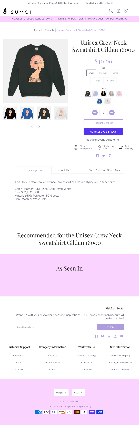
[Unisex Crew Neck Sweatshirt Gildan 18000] (10, 113)
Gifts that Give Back (68, 3)
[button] (111, 11)
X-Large (96, 80)
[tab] (33, 170)
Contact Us (18, 355)
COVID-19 (18, 369)
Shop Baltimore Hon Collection (99, 3)
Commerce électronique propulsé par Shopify (69, 406)
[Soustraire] (95, 112)
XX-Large (109, 80)
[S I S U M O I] (17, 11)
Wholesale (86, 369)
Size (103, 68)
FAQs (18, 362)
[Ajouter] (112, 112)
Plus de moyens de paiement (103, 139)
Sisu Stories (86, 362)
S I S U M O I (66, 401)
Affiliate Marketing (86, 355)
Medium (103, 73)
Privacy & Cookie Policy (120, 362)
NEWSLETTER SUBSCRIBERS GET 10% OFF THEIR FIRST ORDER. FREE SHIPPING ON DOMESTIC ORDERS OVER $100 (69, 18)
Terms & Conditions (120, 369)
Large (115, 73)
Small (91, 73)
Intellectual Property (120, 355)
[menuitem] (111, 11)
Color (103, 88)
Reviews (52, 369)
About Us (52, 355)
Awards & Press (52, 362)
